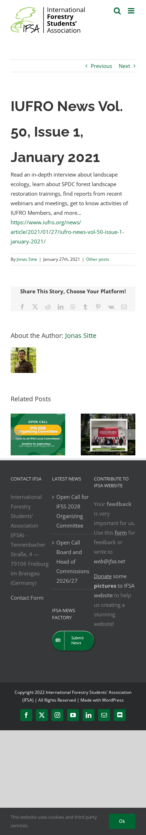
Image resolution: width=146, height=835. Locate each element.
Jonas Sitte (27, 259)
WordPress (113, 700)
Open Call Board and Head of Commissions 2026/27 (72, 561)
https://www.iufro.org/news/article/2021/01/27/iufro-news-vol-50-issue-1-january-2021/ (67, 232)
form (121, 532)
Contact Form (27, 597)
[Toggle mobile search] (117, 11)
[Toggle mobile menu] (131, 11)
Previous (101, 65)
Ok (122, 821)
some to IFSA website (114, 585)
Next (124, 65)
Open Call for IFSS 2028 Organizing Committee (72, 511)
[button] (16, 434)
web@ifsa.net (109, 561)
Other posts (97, 259)
